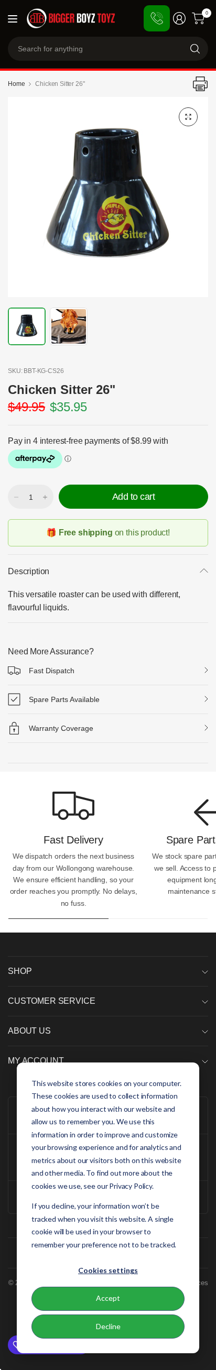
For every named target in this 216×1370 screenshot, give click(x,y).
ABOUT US (29, 1030)
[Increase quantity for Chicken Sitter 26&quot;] (45, 497)
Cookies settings (108, 1270)
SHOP (19, 971)
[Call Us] (157, 18)
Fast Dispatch (51, 670)
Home (16, 84)
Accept (108, 1298)
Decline (108, 1326)
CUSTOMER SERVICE (51, 1000)
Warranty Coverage (61, 728)
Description (28, 571)
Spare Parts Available (64, 699)
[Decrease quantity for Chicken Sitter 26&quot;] (16, 497)
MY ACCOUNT (35, 1060)
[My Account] (179, 18)
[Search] (195, 49)
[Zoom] (188, 116)
